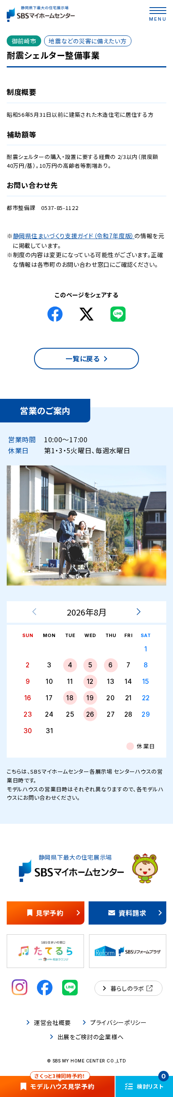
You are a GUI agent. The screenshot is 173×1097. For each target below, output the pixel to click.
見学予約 (50, 913)
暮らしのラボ (127, 988)
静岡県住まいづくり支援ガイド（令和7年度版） (73, 235)
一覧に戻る (83, 358)
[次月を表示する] (138, 612)
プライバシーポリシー (118, 1022)
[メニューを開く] (157, 10)
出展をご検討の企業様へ (90, 1036)
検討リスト (151, 1083)
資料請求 (132, 913)
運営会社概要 (52, 1022)
